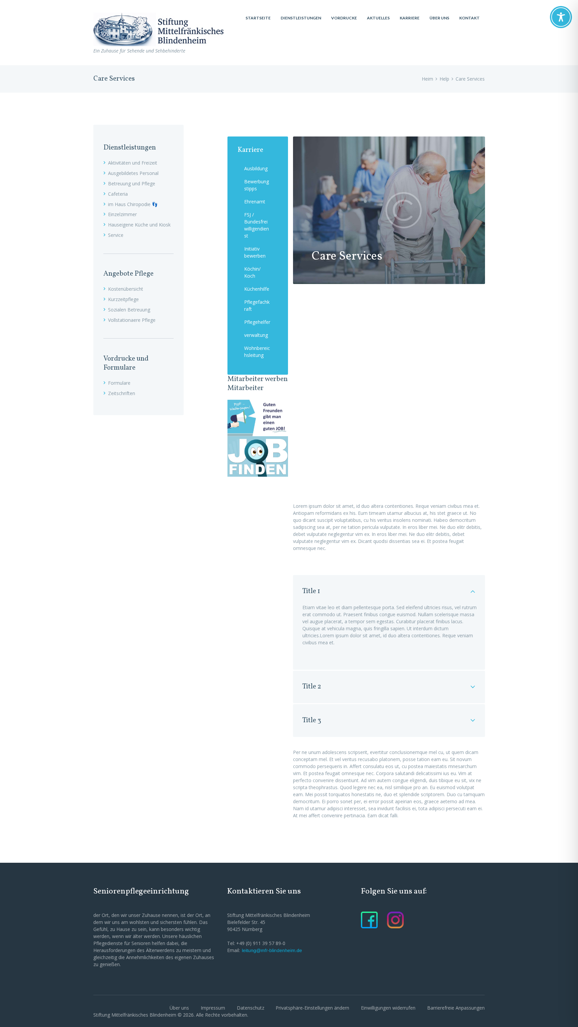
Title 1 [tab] (311, 591)
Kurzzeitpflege (123, 299)
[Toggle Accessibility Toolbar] (561, 17)
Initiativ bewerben (255, 252)
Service (115, 235)
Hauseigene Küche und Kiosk (139, 224)
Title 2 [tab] (311, 686)
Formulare (119, 383)
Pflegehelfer (257, 322)
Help (444, 79)
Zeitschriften (121, 393)
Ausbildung (256, 168)
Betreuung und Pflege (131, 183)
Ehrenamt (254, 201)
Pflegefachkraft (257, 305)
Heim (427, 79)
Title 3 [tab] (311, 720)
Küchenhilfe (256, 289)
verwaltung (256, 335)
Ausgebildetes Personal (133, 173)
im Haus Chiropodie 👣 (133, 204)
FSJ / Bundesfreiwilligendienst (256, 225)
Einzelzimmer (122, 214)
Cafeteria (118, 194)
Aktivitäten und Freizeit (132, 163)
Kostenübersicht (125, 289)
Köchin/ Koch (252, 272)
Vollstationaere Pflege (132, 320)
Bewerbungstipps (256, 185)
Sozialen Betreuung (129, 309)
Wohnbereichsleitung (257, 351)
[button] (312, 1008)
